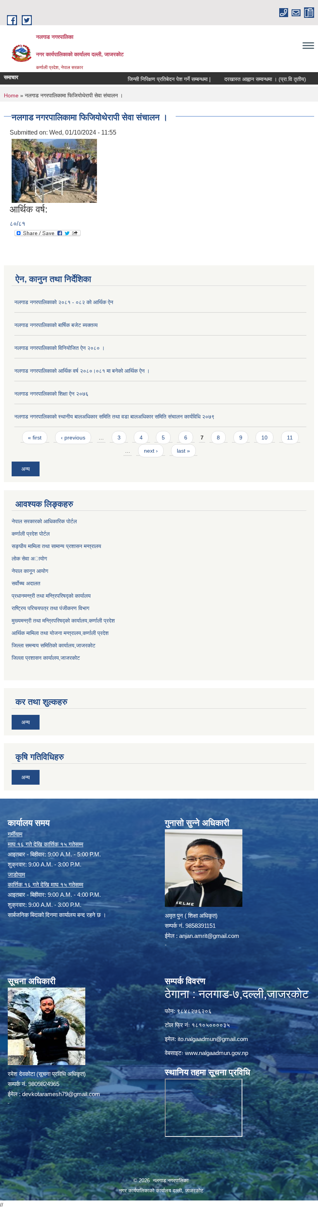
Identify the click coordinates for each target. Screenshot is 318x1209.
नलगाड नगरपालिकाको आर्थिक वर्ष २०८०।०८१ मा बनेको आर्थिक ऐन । (82, 371)
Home (11, 95)
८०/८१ (17, 223)
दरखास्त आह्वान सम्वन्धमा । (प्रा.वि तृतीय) (247, 79)
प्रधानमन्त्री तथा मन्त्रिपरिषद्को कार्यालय (51, 596)
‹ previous (73, 437)
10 (264, 437)
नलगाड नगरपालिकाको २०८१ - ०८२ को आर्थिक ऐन (63, 302)
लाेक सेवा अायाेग (29, 558)
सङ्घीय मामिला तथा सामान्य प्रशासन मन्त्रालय (56, 546)
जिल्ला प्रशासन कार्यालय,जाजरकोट (46, 658)
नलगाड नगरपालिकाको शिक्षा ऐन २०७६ (51, 394)
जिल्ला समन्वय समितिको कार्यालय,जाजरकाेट (53, 645)
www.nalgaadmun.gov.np (216, 1053)
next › (151, 451)
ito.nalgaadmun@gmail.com (213, 1039)
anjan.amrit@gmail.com (209, 935)
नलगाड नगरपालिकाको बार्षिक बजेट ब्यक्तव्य (56, 325)
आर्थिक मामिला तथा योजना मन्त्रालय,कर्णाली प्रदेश (60, 633)
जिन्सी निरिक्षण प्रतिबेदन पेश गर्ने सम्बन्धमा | (151, 79)
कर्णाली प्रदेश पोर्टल (31, 534)
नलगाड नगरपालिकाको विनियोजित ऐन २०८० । (59, 348)
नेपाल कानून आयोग (30, 571)
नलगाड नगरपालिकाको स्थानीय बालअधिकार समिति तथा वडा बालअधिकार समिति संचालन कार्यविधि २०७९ (114, 416)
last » (183, 451)
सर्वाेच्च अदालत (26, 583)
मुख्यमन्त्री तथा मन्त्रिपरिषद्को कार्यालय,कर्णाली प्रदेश (63, 620)
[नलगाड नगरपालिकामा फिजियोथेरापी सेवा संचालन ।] (54, 170)
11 (290, 437)
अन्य (25, 469)
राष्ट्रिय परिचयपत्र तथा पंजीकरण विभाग (50, 608)
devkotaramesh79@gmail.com (61, 1094)
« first (34, 437)
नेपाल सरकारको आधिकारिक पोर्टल (44, 521)
